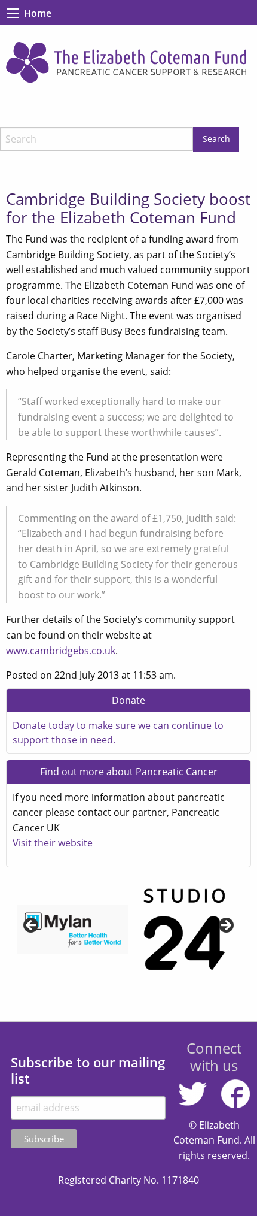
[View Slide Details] (72, 929)
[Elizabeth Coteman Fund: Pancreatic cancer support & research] (128, 62)
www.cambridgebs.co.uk (60, 650)
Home (37, 13)
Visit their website (53, 842)
